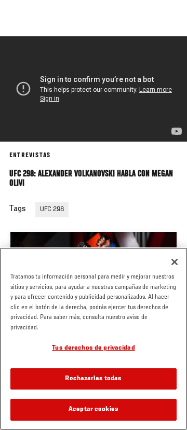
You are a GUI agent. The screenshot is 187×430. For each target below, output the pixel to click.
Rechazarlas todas (93, 379)
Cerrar (168, 56)
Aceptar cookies (93, 409)
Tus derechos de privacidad (93, 348)
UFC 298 (52, 209)
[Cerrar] (174, 262)
